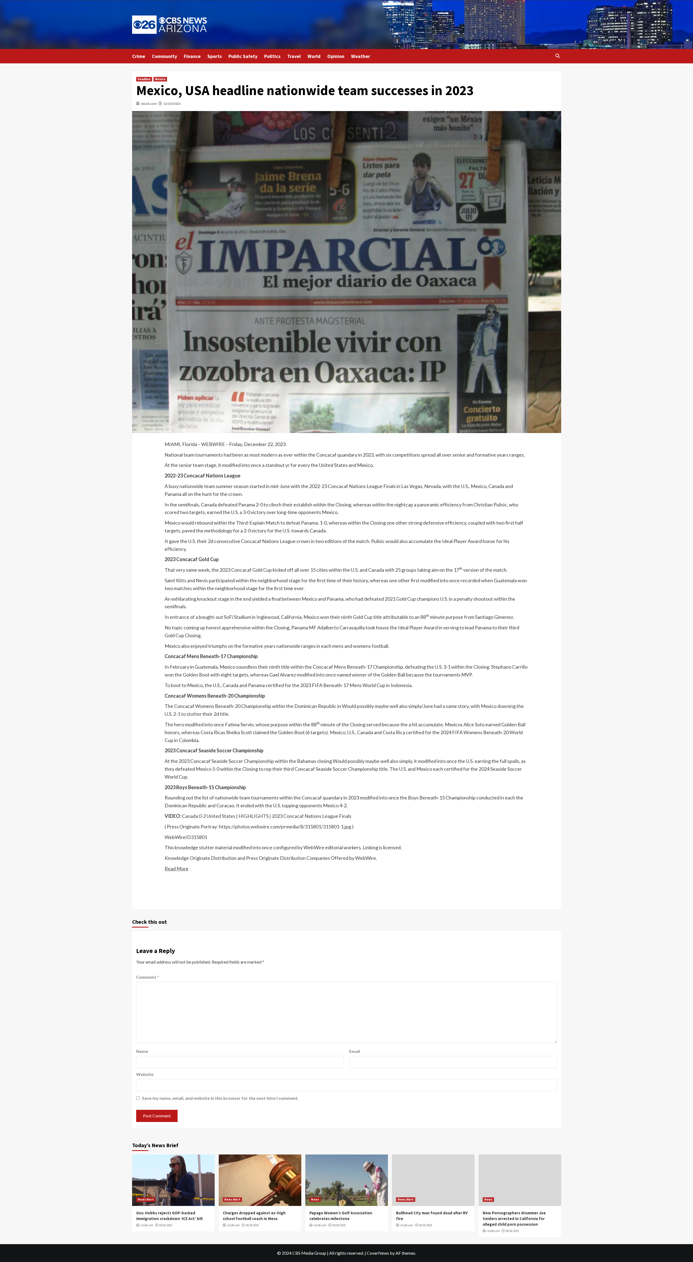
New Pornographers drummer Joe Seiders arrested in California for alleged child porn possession (514, 1218)
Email (354, 1051)
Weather (360, 56)
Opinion (335, 56)
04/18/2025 (165, 1225)
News (315, 1199)
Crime (138, 56)
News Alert (146, 1199)
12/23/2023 (172, 104)
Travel (294, 56)
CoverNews (378, 1253)
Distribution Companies (305, 858)
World (314, 56)
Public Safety (242, 56)
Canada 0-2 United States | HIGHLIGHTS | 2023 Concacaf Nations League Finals (266, 816)
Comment (147, 977)
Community (164, 56)
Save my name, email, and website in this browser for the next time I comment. (220, 1098)
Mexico (160, 79)
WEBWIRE (213, 444)
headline (144, 79)
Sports (214, 56)
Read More (176, 868)
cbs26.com (149, 104)
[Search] (557, 56)
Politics (272, 56)
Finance (192, 56)
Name (142, 1051)
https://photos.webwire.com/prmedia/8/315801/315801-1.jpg (285, 827)
